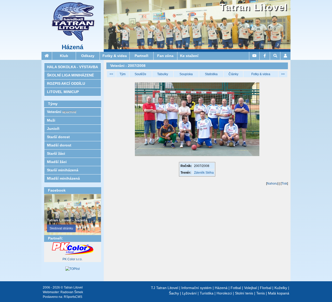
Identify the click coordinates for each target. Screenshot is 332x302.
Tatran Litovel (253, 7)
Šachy (174, 293)
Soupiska (186, 74)
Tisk (284, 183)
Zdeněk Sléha (204, 172)
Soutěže (140, 74)
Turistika (206, 293)
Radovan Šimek (71, 292)
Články (233, 74)
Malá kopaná (278, 293)
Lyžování (189, 293)
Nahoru (272, 183)
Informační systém (196, 288)
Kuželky (280, 288)
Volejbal (250, 288)
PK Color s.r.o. (72, 259)
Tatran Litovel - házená (67, 220)
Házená (72, 47)
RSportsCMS (73, 297)
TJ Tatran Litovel (164, 288)
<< (111, 74)
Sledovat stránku (61, 228)
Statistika (211, 74)
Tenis (260, 293)
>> (283, 74)
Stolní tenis (244, 293)
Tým (123, 74)
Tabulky (162, 74)
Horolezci (224, 293)
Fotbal (236, 288)
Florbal (265, 288)
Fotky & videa (260, 74)
